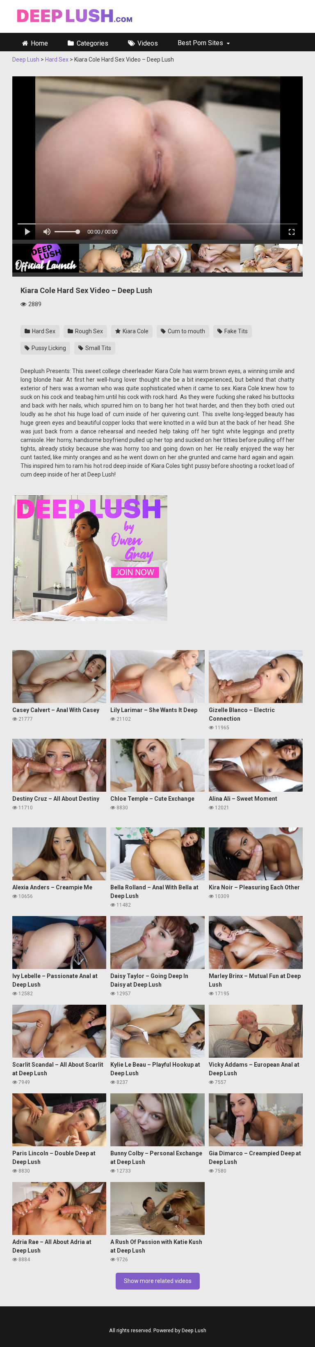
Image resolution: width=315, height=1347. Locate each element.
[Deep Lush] (73, 16)
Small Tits (97, 348)
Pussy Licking (48, 348)
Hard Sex (43, 331)
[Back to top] (296, 1327)
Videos (147, 43)
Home (39, 43)
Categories (92, 43)
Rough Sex (88, 331)
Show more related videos (158, 1281)
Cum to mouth (186, 331)
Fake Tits (235, 331)
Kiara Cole (134, 331)
